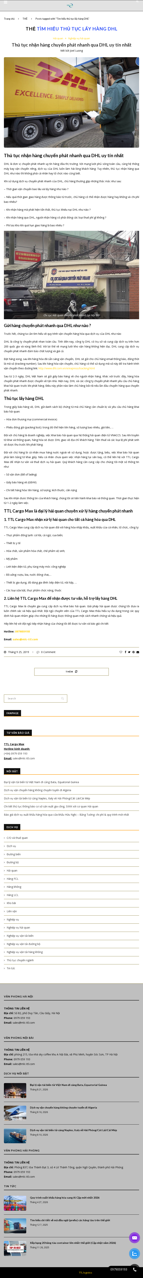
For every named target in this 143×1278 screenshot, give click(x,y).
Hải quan (58, 38)
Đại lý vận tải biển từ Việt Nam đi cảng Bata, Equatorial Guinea (41, 782)
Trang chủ (9, 18)
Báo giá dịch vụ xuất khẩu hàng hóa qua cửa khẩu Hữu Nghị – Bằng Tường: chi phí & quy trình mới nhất (66, 814)
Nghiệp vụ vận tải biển (20, 935)
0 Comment (48, 652)
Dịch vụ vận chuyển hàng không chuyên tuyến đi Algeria (37, 790)
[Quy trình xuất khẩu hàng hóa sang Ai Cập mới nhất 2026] (15, 1203)
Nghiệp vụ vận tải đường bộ (23, 944)
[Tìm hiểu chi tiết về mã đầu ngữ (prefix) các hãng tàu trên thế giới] (15, 1225)
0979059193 (22, 631)
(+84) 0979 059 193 (16, 753)
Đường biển (14, 854)
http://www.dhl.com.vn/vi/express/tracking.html (67, 368)
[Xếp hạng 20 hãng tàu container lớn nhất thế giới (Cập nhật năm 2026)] (15, 1248)
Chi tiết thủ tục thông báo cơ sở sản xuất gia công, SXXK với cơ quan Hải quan (51, 806)
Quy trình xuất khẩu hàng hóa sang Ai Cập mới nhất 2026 (64, 1197)
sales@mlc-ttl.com (25, 639)
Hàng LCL (12, 895)
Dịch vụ (11, 846)
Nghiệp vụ (13, 919)
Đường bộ (13, 862)
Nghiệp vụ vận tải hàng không (25, 952)
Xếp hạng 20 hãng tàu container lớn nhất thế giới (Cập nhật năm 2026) (73, 1242)
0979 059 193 (22, 1018)
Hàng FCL (12, 878)
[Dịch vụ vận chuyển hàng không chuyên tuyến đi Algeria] (15, 1113)
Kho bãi (11, 903)
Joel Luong (76, 50)
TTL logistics (85, 1272)
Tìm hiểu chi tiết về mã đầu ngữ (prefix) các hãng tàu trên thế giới (70, 1220)
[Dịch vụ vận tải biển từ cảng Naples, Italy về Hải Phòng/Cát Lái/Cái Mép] (15, 1135)
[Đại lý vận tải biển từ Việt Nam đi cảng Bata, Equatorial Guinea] (15, 1090)
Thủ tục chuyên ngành (20, 960)
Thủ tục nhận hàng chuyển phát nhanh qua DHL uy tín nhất (71, 44)
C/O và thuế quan (17, 838)
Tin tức (11, 968)
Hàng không (14, 887)
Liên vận (12, 911)
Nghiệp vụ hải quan (79, 38)
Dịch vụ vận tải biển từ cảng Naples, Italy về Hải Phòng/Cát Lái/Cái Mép (47, 798)
